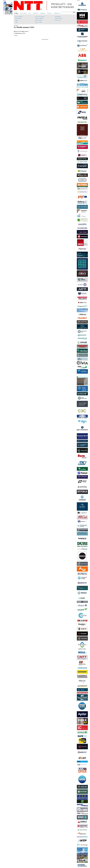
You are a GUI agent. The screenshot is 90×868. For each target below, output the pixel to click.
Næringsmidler (58, 16)
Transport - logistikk (39, 18)
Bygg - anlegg (18, 18)
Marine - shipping (38, 20)
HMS (16, 22)
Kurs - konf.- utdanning (39, 16)
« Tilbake (15, 35)
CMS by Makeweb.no (45, 39)
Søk (74, 12)
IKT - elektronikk (18, 16)
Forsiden (16, 13)
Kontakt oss (49, 13)
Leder (30, 13)
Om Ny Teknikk (23, 13)
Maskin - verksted (38, 22)
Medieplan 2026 (57, 13)
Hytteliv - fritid (58, 20)
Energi (16, 20)
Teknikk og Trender (59, 18)
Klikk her (15, 31)
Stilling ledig (42, 13)
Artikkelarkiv (35, 13)
